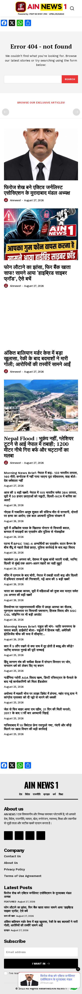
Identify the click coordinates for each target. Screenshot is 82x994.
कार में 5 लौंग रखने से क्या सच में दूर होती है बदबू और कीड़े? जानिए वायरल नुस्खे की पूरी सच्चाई (39, 648)
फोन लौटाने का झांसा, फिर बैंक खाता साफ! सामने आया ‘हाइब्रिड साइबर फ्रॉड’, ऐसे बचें (37, 273)
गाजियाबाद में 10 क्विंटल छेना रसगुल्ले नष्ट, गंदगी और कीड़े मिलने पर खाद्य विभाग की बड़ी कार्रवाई (37, 727)
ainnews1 (15, 200)
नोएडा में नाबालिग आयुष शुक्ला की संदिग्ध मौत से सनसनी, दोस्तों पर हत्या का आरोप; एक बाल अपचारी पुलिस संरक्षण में (41, 514)
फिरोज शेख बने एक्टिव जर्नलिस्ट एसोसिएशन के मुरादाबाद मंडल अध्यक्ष (37, 190)
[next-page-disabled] (76, 112)
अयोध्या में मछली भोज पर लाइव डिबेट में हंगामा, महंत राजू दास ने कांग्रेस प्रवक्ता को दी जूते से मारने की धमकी (40, 695)
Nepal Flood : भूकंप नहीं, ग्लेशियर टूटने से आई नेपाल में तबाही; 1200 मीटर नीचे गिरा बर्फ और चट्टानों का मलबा (38, 447)
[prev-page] (5, 112)
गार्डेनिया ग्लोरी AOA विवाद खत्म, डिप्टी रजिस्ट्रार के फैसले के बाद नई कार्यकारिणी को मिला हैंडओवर (40, 679)
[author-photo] (6, 200)
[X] (29, 835)
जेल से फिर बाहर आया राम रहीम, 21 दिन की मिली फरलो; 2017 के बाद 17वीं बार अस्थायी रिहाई (37, 711)
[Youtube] (40, 835)
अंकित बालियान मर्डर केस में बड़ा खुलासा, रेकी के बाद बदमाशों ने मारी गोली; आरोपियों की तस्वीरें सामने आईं (37, 358)
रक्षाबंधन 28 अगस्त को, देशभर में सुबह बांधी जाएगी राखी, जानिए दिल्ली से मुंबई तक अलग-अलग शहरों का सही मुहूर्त (40, 561)
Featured (10, 901)
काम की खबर (9, 916)
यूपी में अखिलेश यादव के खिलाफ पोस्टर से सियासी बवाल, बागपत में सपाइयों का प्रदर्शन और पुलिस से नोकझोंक (37, 530)
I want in (38, 963)
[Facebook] (8, 835)
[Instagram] (19, 835)
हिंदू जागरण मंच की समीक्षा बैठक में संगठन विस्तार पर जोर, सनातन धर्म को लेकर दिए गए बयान (37, 664)
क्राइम (6, 930)
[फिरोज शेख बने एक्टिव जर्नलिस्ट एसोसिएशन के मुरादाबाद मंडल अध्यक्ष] (41, 154)
